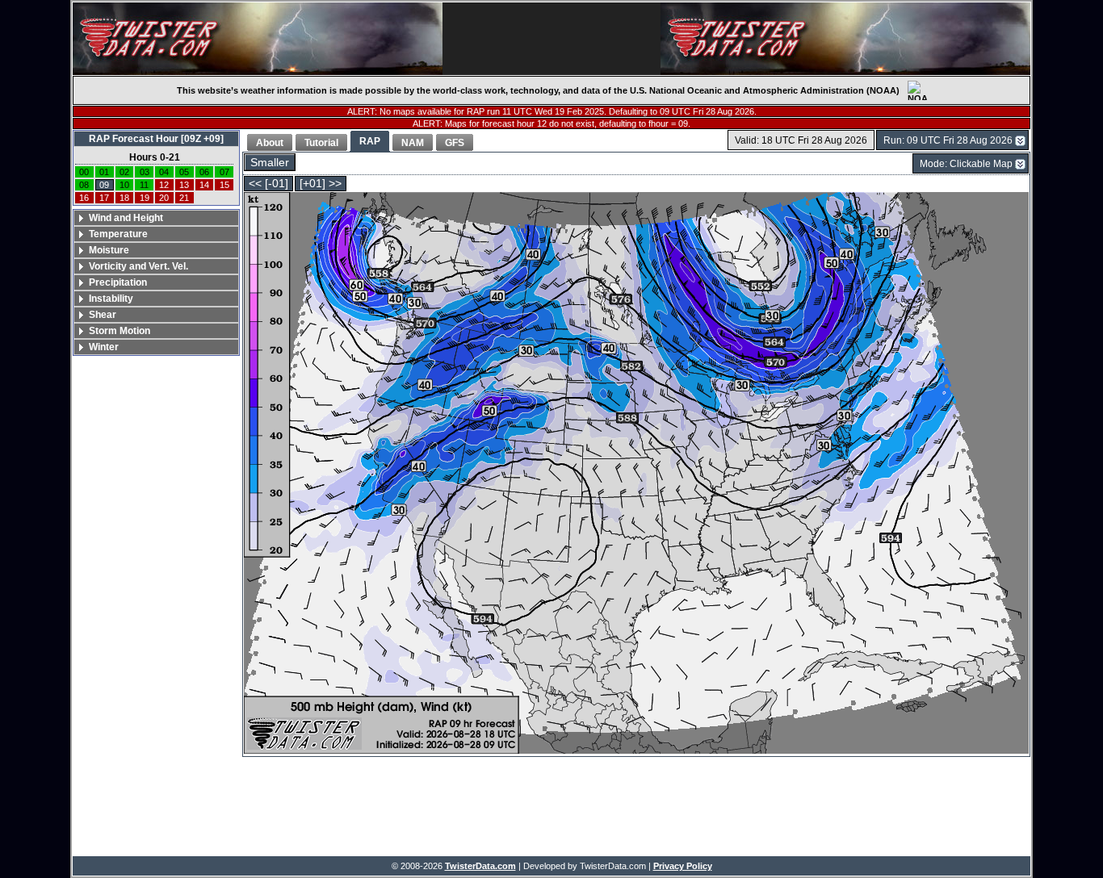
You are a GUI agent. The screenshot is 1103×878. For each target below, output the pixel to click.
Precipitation (118, 282)
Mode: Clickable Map (966, 163)
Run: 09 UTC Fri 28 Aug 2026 (948, 140)
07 (224, 172)
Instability (111, 298)
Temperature (118, 234)
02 (124, 172)
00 (84, 172)
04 (164, 172)
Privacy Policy (682, 866)
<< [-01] (268, 184)
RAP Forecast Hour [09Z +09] (156, 138)
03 (144, 172)
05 (184, 172)
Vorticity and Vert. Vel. (138, 266)
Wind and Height (126, 218)
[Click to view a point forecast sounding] (636, 474)
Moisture (109, 250)
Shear (102, 314)
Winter (104, 347)
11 (144, 185)
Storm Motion (119, 331)
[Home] (257, 38)
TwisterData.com (480, 866)
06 (204, 172)
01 (104, 172)
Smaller (269, 163)
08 (84, 185)
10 (124, 185)
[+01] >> (321, 184)
